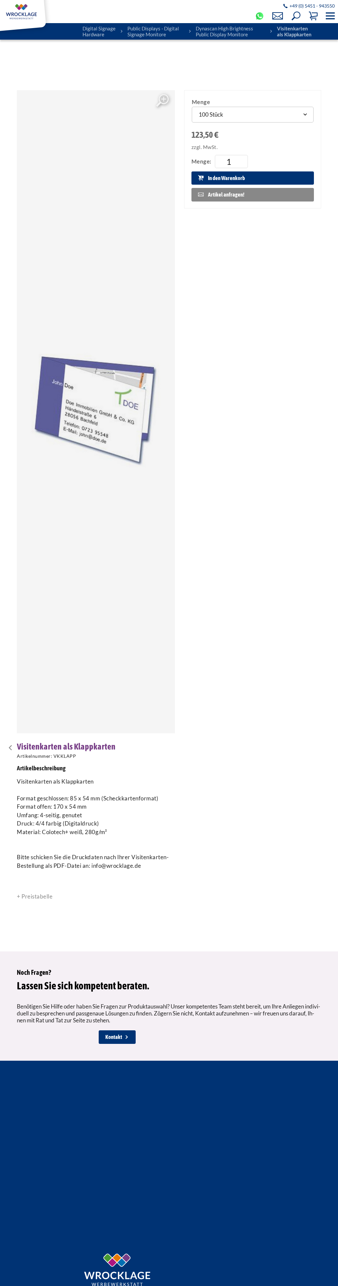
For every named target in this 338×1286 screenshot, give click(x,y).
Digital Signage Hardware (99, 31)
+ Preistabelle (34, 896)
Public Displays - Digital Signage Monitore (153, 31)
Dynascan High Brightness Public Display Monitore (224, 31)
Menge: (201, 161)
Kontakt (113, 1037)
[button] (295, 16)
